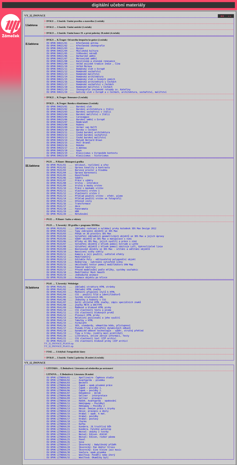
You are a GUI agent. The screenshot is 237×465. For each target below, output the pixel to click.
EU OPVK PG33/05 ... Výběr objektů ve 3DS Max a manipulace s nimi (89, 238)
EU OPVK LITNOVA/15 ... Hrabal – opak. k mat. (76, 413)
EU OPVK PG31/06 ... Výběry (65, 177)
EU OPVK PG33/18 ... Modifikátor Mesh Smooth (76, 272)
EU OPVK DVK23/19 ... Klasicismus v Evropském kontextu (82, 153)
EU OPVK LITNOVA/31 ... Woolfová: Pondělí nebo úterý (81, 455)
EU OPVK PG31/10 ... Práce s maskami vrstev (75, 188)
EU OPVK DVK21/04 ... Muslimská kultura (72, 50)
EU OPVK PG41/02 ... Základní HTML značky (74, 289)
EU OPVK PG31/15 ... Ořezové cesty (69, 201)
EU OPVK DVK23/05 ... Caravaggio (68, 117)
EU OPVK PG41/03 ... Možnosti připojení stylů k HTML (81, 292)
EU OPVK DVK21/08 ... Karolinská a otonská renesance (81, 61)
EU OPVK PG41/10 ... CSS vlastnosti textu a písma (79, 310)
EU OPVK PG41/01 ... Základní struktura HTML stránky (81, 286)
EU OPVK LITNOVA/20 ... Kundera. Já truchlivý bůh (79, 426)
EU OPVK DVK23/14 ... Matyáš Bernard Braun (74, 140)
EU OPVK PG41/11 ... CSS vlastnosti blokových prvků (80, 312)
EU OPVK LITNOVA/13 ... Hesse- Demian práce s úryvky (81, 408)
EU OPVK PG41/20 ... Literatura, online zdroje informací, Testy (88, 335)
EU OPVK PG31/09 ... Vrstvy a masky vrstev (74, 185)
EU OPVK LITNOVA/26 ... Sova (65, 442)
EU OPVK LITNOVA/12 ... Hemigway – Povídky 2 (76, 406)
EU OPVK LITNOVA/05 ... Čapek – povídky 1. (74, 388)
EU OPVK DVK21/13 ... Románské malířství (73, 74)
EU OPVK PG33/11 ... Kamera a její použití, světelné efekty (85, 254)
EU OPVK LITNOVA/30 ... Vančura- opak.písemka (76, 452)
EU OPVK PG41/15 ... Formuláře (67, 323)
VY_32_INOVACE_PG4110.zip (59, 343)
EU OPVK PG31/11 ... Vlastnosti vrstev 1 (73, 190)
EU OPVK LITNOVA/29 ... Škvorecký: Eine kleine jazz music (84, 449)
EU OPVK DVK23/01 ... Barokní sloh (69, 106)
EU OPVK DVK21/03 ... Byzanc (65, 48)
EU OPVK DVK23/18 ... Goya (64, 150)
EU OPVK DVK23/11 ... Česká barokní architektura (78, 132)
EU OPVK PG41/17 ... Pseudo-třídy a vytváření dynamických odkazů (88, 328)
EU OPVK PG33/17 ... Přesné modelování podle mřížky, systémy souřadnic (92, 269)
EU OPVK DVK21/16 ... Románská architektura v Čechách (81, 81)
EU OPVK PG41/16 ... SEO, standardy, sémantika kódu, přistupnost (88, 325)
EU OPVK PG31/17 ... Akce (63, 206)
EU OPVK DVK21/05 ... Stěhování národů (72, 53)
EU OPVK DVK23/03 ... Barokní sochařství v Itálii (79, 111)
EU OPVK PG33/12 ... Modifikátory (68, 256)
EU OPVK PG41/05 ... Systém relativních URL (75, 297)
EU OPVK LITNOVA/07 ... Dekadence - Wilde (74, 393)
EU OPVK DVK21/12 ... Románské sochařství (74, 71)
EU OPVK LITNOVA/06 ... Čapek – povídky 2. (74, 390)
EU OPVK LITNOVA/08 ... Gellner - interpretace (77, 395)
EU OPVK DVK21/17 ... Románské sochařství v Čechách (80, 84)
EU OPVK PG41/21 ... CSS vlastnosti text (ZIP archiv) (81, 338)
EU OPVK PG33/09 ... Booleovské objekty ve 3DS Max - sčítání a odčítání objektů (98, 249)
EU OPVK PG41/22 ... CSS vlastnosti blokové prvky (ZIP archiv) (87, 341)
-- (229, 16)
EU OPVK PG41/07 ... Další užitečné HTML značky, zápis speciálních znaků (94, 302)
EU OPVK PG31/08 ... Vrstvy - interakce (72, 183)
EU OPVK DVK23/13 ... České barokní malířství (76, 137)
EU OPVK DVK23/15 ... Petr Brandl (68, 142)
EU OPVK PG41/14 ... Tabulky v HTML (70, 320)
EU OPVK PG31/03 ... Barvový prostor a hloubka (77, 170)
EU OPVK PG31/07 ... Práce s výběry (70, 180)
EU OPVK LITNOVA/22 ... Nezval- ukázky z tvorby (78, 431)
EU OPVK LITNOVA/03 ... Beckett (67, 382)
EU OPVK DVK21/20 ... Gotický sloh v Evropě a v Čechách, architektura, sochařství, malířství (107, 92)
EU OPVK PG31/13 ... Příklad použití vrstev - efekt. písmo (85, 196)
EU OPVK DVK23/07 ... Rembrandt (67, 122)
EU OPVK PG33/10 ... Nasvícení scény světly (75, 251)
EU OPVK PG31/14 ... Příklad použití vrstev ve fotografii (84, 198)
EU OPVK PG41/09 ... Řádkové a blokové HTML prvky (79, 307)
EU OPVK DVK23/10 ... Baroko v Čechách (72, 129)
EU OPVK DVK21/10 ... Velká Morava (69, 66)
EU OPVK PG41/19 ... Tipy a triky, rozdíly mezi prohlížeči (85, 333)
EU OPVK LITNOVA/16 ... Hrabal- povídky (72, 416)
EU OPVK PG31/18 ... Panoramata (67, 208)
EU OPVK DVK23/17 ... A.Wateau (67, 148)
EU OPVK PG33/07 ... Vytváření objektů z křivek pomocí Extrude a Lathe (92, 244)
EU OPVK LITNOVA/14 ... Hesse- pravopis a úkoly (78, 411)
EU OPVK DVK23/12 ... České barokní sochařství (77, 135)
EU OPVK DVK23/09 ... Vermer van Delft (72, 127)
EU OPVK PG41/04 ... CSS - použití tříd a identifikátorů (83, 294)
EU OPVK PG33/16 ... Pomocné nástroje (71, 267)
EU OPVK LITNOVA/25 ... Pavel (66, 439)
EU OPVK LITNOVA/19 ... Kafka (66, 424)
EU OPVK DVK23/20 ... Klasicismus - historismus (78, 155)
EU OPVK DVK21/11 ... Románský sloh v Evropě (76, 69)
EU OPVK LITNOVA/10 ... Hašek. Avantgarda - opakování (81, 400)
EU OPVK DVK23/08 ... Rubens (65, 124)
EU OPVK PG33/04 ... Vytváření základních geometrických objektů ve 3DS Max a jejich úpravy (105, 236)
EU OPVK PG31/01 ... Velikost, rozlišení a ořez (78, 165)
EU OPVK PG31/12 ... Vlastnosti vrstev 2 (73, 193)
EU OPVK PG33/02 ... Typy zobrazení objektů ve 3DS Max (82, 231)
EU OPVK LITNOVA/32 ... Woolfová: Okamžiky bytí (78, 457)
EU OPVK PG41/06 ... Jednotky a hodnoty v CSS (76, 299)
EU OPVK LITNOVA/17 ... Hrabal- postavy (72, 418)
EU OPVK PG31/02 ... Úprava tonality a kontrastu (78, 167)
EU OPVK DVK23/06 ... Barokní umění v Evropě (76, 119)
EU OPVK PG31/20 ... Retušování (67, 214)
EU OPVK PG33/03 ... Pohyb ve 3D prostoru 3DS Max (79, 233)
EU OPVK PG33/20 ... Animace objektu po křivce (77, 277)
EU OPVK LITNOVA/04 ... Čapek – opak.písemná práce (79, 385)
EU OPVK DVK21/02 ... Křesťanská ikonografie (76, 45)
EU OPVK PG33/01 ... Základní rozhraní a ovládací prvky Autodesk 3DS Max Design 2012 (101, 228)
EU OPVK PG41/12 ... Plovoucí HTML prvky (73, 315)
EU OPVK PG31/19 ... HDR (63, 211)
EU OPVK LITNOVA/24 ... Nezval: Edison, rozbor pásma (81, 437)
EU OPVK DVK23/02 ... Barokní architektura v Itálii (80, 109)
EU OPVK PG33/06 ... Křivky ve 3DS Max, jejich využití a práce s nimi (92, 241)
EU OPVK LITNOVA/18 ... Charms (67, 421)
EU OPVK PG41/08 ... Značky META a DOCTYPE (74, 304)
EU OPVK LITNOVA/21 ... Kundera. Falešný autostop (79, 429)
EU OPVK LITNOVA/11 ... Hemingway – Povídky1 (76, 403)
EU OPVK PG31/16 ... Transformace (68, 203)
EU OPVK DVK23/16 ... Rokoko (65, 145)
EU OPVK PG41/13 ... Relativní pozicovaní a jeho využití (83, 317)
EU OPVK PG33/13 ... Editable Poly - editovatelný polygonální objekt (91, 259)
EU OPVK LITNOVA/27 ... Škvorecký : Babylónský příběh (81, 444)
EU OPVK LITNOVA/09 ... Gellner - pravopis (74, 398)
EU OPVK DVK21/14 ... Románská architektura (75, 76)
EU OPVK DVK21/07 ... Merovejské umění (72, 58)
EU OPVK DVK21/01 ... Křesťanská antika (72, 43)
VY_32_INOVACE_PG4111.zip (58, 346)
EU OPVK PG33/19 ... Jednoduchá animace (72, 275)
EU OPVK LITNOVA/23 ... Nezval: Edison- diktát (77, 434)
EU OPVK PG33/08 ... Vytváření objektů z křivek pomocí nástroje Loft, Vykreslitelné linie (105, 246)
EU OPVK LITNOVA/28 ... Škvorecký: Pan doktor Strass (81, 447)
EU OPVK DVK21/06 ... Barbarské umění (71, 56)
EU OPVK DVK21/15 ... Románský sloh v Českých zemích (81, 79)
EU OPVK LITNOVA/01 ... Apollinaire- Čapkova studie (80, 377)
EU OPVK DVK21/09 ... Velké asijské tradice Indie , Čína (83, 63)
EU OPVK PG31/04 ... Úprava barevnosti (72, 172)
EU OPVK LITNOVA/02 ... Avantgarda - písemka (76, 380)
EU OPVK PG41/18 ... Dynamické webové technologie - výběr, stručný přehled (95, 330)
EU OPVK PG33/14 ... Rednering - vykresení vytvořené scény (85, 262)
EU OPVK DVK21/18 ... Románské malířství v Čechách (79, 87)
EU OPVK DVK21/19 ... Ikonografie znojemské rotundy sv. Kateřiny (88, 89)
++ (222, 16)
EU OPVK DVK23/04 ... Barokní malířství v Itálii (78, 114)
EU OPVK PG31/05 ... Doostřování (68, 175)
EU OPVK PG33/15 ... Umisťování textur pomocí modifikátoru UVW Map (90, 264)
